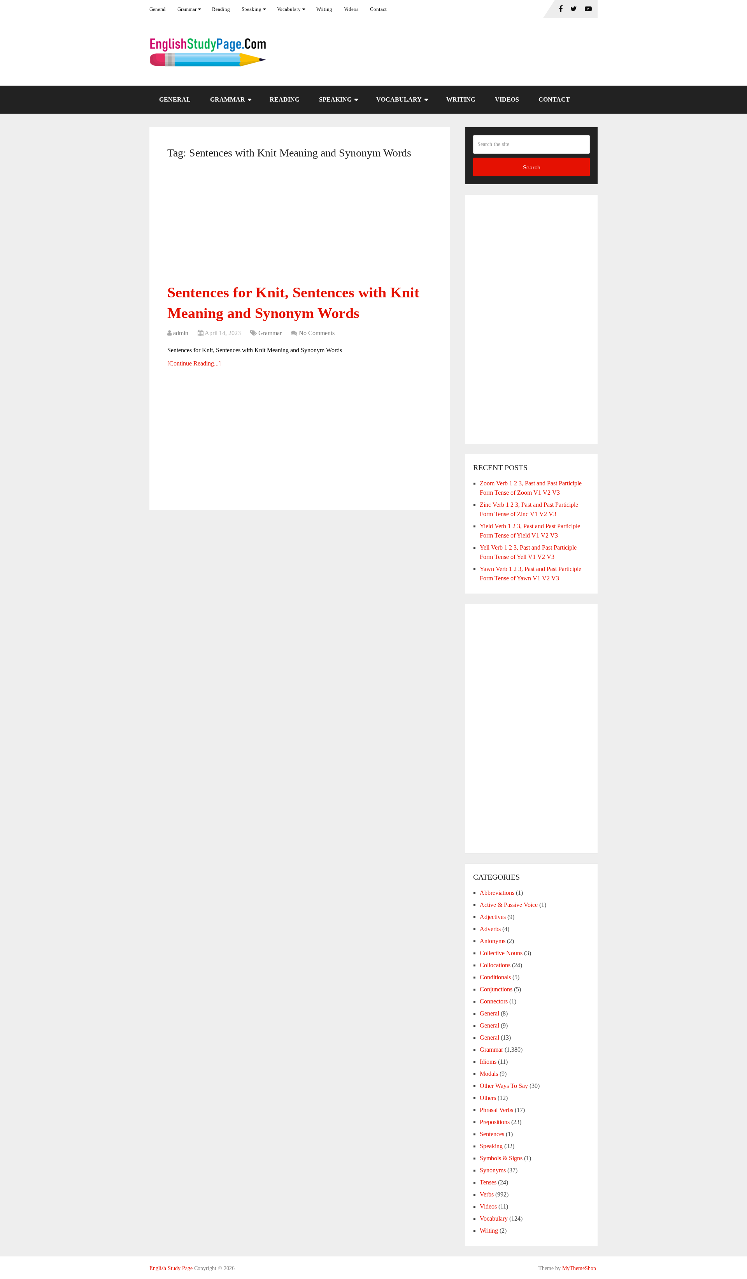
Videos (351, 9)
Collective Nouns (501, 953)
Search (531, 167)
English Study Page (171, 1268)
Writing (324, 9)
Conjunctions (496, 989)
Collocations (495, 965)
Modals (489, 1073)
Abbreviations (497, 892)
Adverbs (490, 929)
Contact (378, 9)
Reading (221, 9)
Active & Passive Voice (509, 904)
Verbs (487, 1194)
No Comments (317, 333)
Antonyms (492, 941)
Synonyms (493, 1170)
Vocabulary (289, 9)
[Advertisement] (299, 224)
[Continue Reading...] (194, 363)
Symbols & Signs (501, 1158)
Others (488, 1098)
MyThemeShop (579, 1268)
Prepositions (495, 1122)
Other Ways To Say (504, 1085)
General (157, 9)
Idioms (488, 1061)
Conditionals (495, 977)
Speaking (251, 9)
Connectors (494, 1001)
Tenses (488, 1182)
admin (180, 333)
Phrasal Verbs (496, 1110)
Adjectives (493, 917)
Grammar (186, 9)
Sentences (492, 1134)
